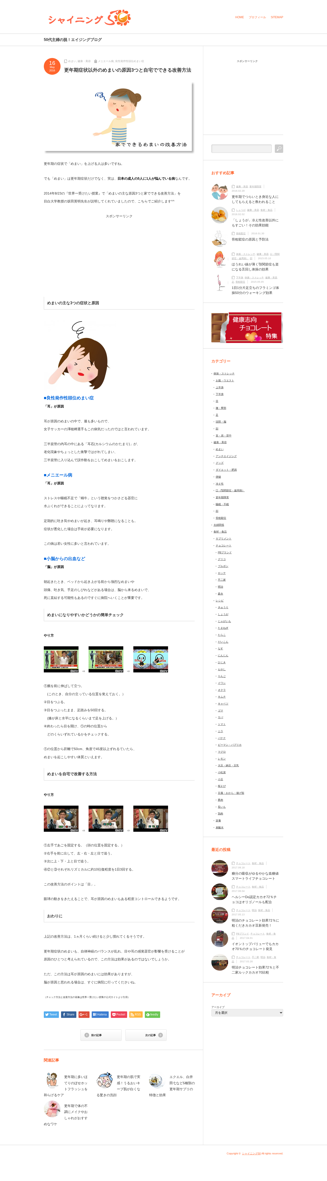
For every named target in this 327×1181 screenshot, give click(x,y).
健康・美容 (84, 61)
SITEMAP (277, 17)
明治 (220, 586)
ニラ (220, 731)
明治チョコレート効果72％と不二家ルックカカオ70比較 (255, 969)
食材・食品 (266, 210)
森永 (220, 593)
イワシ (222, 683)
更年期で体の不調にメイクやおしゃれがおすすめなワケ (66, 1115)
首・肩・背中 (223, 435)
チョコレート (223, 545)
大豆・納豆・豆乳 (228, 765)
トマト (222, 724)
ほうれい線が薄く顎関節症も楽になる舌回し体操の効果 (255, 266)
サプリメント (223, 538)
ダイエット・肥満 (226, 469)
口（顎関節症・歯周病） (230, 490)
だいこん (223, 641)
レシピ (220, 600)
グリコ (222, 559)
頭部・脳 (221, 421)
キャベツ (223, 703)
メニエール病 (106, 61)
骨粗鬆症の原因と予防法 (250, 239)
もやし (222, 669)
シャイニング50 (251, 1153)
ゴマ (220, 710)
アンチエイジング (226, 456)
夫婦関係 (219, 524)
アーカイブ (218, 1007)
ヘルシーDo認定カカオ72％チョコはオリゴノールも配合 (254, 899)
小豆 (220, 779)
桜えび (222, 786)
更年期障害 (255, 186)
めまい (72, 61)
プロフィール (257, 17)
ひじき (222, 662)
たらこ (222, 634)
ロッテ (222, 573)
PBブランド (225, 552)
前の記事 (96, 1035)
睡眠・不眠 (222, 504)
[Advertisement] (82, 251)
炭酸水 (220, 827)
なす (220, 648)
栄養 (218, 820)
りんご (222, 676)
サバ (220, 717)
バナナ (222, 738)
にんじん (223, 655)
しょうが (241, 210)
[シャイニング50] (90, 18)
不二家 (222, 579)
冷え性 (220, 483)
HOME (239, 17)
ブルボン (223, 566)
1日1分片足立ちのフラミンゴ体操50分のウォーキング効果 (255, 290)
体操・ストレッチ (245, 254)
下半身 (239, 277)
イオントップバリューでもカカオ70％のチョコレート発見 (255, 946)
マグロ (222, 751)
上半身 (220, 387)
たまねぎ (223, 627)
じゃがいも (224, 621)
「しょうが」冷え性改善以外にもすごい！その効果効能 (255, 222)
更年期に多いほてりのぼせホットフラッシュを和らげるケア (66, 1086)
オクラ (222, 689)
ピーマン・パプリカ (230, 744)
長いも (222, 806)
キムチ (222, 696)
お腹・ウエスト (225, 380)
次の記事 (150, 1035)
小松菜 (222, 772)
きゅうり (223, 607)
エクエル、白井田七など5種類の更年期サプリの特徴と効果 (172, 1086)
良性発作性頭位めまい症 (129, 61)
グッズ (220, 462)
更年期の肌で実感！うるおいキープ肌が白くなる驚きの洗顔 (118, 1086)
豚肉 (220, 799)
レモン (222, 758)
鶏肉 (220, 813)
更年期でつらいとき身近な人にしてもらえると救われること (255, 199)
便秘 (218, 476)
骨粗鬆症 (241, 233)
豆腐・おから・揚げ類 (231, 792)
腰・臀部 (221, 408)
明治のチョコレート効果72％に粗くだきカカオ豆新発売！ (255, 922)
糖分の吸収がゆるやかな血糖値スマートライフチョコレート (255, 875)
